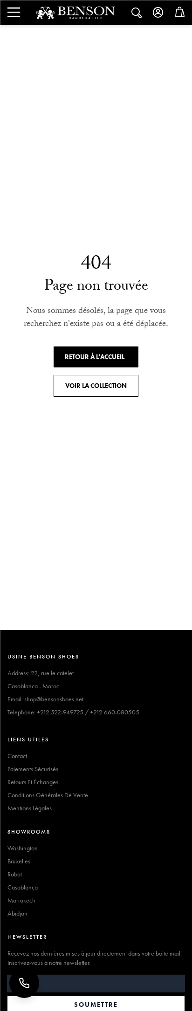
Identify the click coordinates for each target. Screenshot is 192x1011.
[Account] (158, 12)
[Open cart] (180, 14)
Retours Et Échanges (32, 782)
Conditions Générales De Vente (47, 795)
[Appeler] (24, 983)
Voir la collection (96, 385)
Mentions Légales (29, 808)
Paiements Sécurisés (32, 769)
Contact (17, 756)
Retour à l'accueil (94, 357)
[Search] (13, 12)
